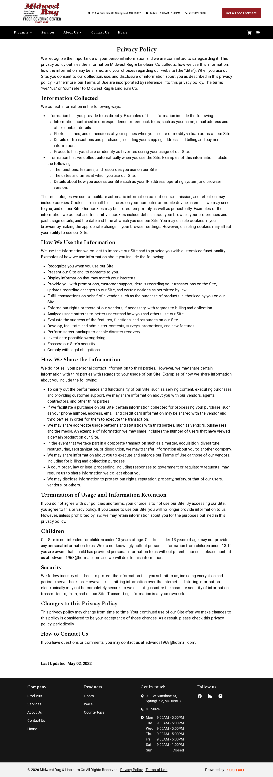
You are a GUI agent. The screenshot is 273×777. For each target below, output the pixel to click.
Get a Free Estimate (241, 13)
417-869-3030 (197, 13)
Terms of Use (156, 770)
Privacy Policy (131, 770)
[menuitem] (23, 32)
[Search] (258, 32)
